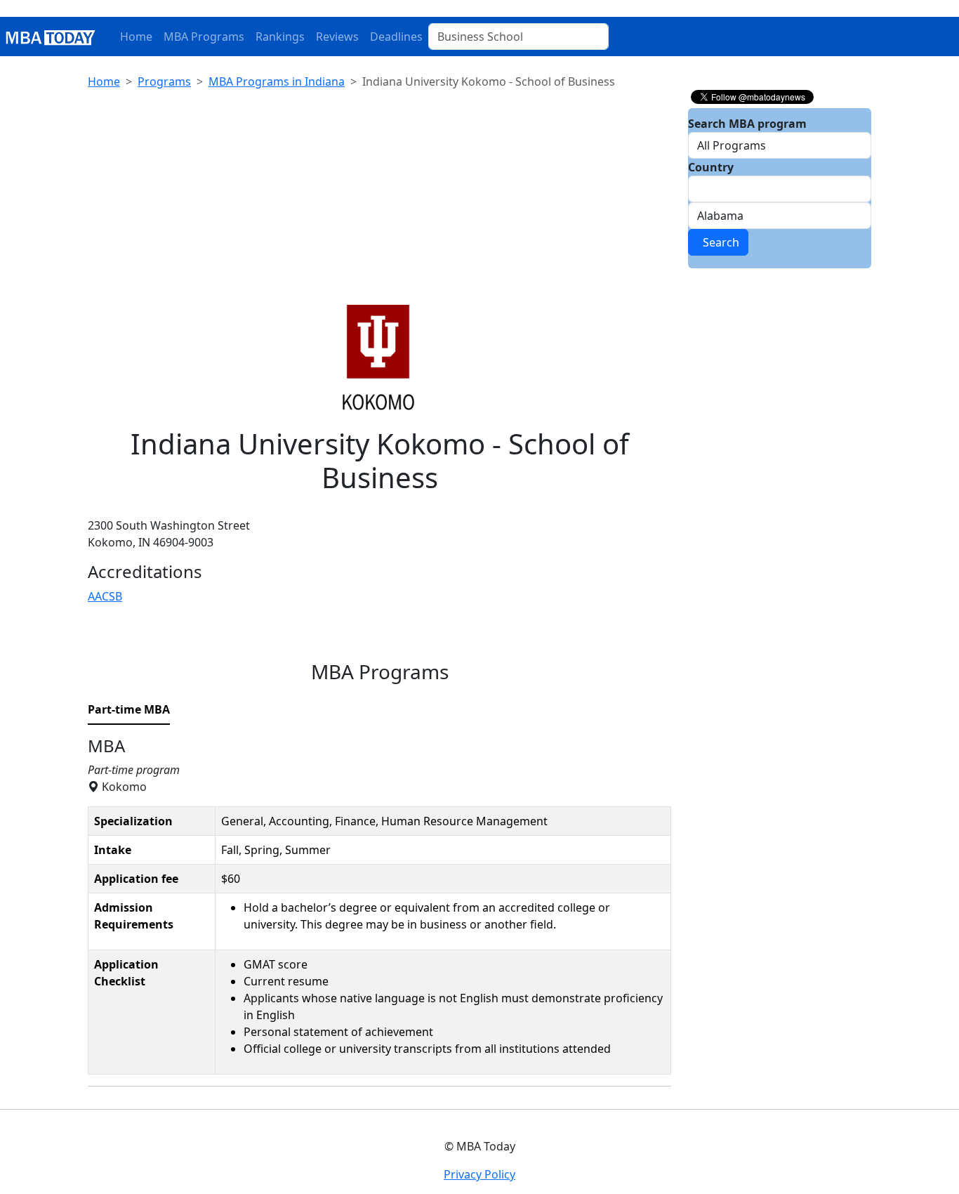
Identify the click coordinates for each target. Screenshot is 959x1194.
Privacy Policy (479, 1174)
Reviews (337, 36)
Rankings (280, 36)
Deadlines (396, 36)
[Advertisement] (379, 199)
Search (718, 242)
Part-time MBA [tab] (129, 709)
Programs (164, 81)
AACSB (105, 596)
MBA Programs (204, 36)
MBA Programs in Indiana (277, 81)
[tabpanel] (379, 911)
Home (136, 36)
